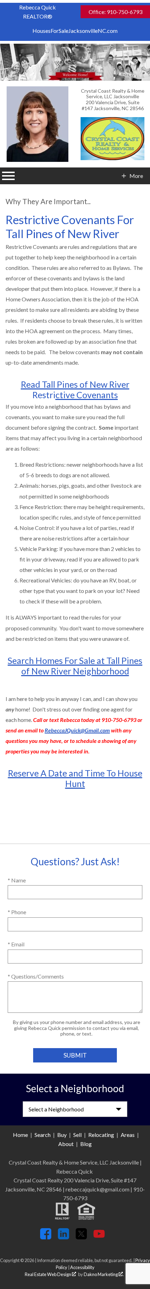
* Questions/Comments (36, 976)
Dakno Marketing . (104, 1274)
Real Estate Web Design (48, 1274)
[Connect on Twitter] (81, 1237)
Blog (86, 1143)
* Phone (17, 912)
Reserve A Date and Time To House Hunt (75, 778)
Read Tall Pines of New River (75, 384)
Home (20, 1134)
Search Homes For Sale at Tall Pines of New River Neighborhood (75, 665)
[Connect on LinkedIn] (63, 1237)
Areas (128, 1134)
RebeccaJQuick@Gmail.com (77, 730)
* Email (16, 944)
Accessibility (82, 1267)
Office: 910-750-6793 (115, 11)
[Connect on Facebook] (45, 1237)
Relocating (101, 1134)
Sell (77, 1134)
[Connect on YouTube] (99, 1237)
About (66, 1143)
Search (43, 1134)
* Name (17, 880)
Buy (62, 1134)
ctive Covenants (86, 394)
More (136, 175)
